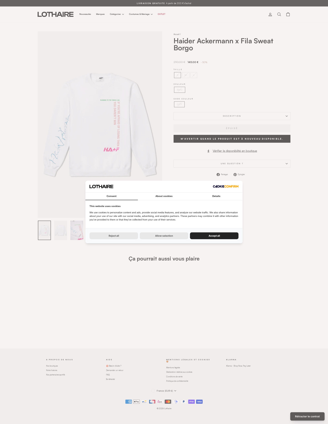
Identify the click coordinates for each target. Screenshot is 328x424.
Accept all (214, 235)
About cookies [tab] (164, 196)
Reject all (114, 235)
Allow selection (164, 235)
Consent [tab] (112, 196)
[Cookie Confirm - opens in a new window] (225, 186)
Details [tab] (216, 196)
